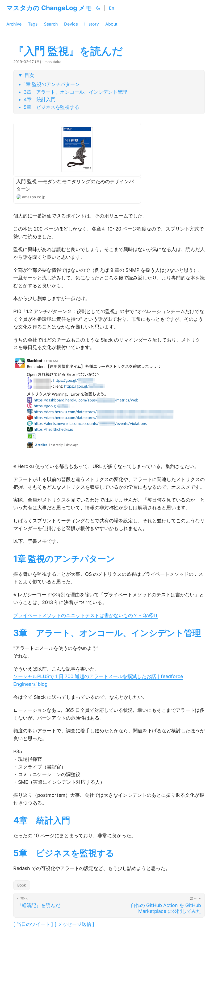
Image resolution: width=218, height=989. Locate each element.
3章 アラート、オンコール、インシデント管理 (75, 92)
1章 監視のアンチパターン (52, 84)
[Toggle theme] (98, 8)
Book (21, 885)
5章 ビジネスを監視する (51, 107)
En (111, 8)
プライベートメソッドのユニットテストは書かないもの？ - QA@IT (85, 615)
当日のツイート (33, 924)
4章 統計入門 (40, 99)
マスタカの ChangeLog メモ (49, 8)
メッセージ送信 (74, 924)
